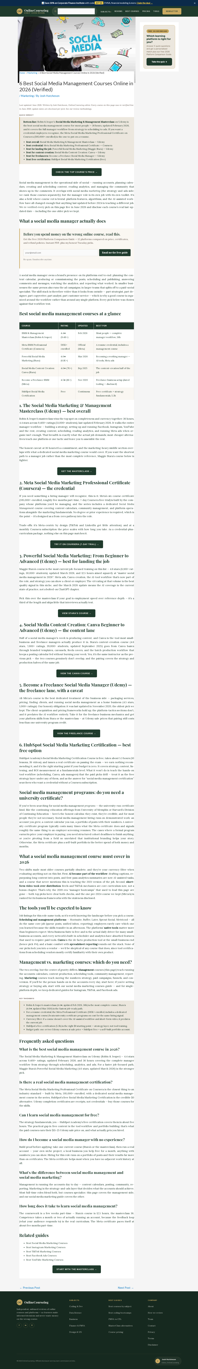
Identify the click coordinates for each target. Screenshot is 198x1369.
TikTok (91, 990)
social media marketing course (70, 452)
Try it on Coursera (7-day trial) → (76, 544)
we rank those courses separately (39, 195)
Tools (156, 11)
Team (150, 1319)
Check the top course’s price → (77, 172)
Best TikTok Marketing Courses (43, 1251)
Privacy (151, 1332)
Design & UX (75, 1332)
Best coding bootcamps (120, 1312)
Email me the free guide (115, 252)
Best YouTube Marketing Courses (44, 1259)
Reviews (118, 11)
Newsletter (172, 11)
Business (73, 1319)
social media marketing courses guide (89, 986)
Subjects (105, 11)
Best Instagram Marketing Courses (46, 1247)
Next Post (126, 1287)
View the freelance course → (76, 733)
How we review (155, 1312)
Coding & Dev (76, 1306)
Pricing (146, 11)
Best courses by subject (120, 1306)
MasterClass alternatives (121, 1325)
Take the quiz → (159, 61)
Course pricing (116, 1332)
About (151, 1306)
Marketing (27, 95)
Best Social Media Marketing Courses (47, 1243)
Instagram (80, 990)
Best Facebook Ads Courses (41, 1255)
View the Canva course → (76, 673)
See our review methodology (78, 109)
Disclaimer (153, 1344)
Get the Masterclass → (76, 471)
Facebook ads (109, 990)
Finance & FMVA (77, 1325)
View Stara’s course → (76, 613)
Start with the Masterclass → (77, 1269)
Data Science (75, 1312)
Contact (152, 1325)
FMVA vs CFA (115, 1319)
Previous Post (30, 1287)
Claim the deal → (145, 3)
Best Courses (132, 11)
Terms (151, 1338)
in (25, 1325)
